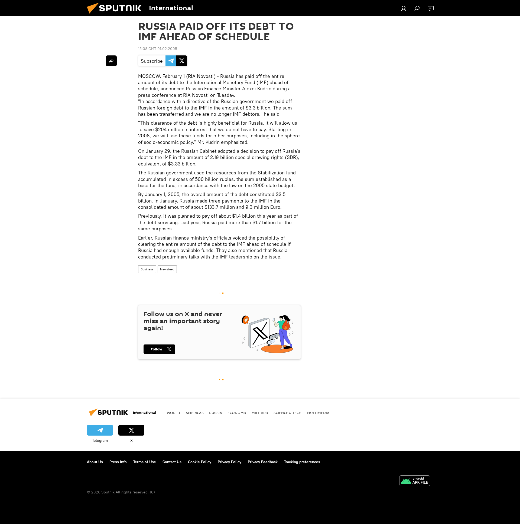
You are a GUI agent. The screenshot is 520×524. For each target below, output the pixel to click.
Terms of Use (144, 461)
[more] (111, 60)
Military (260, 412)
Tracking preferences (302, 461)
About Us (95, 461)
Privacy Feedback (263, 461)
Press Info (118, 461)
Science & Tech (287, 412)
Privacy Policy (229, 461)
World (173, 412)
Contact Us (171, 461)
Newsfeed (167, 269)
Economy (236, 412)
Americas (195, 412)
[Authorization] (403, 8)
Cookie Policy (199, 461)
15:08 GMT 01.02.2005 (157, 48)
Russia (215, 412)
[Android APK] (414, 481)
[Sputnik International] (116, 14)
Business (147, 269)
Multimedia (318, 412)
